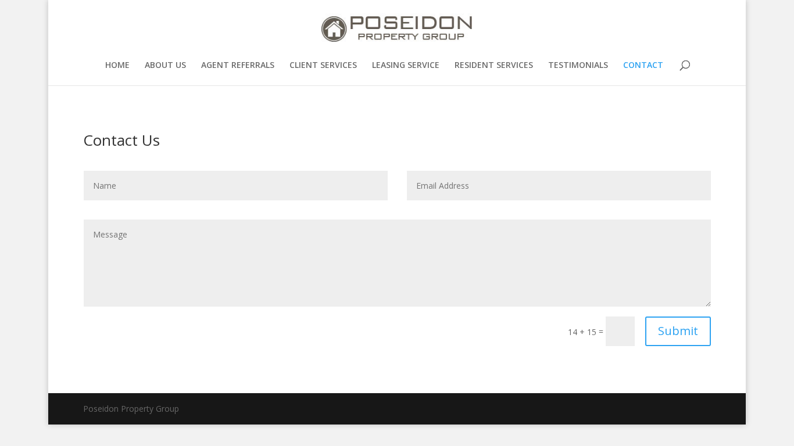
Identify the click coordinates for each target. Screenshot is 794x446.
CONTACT (643, 65)
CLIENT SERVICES (323, 65)
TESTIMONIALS (578, 65)
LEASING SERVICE (405, 65)
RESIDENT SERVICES (494, 65)
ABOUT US (165, 65)
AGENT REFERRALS (237, 65)
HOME (117, 65)
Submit (678, 331)
